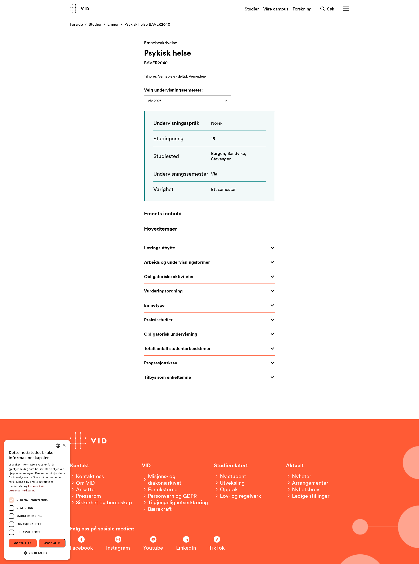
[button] (37, 552)
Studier (252, 9)
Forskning (302, 9)
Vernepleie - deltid (172, 76)
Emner (113, 24)
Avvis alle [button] (52, 543)
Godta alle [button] (22, 543)
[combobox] (58, 445)
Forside (76, 24)
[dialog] (37, 500)
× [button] (63, 445)
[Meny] (346, 9)
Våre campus (275, 9)
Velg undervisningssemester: (173, 90)
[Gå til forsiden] (79, 8)
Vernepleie (197, 76)
